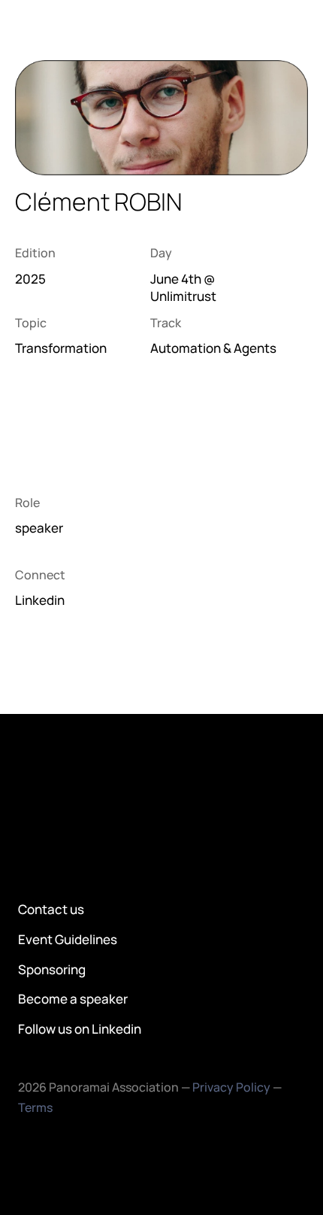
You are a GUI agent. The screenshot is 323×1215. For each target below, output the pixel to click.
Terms (35, 1107)
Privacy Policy (231, 1087)
